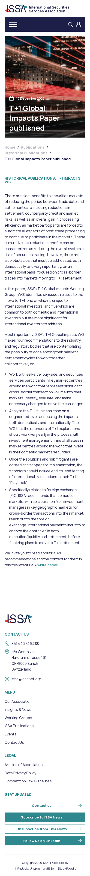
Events (10, 734)
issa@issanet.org (26, 678)
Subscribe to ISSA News (42, 817)
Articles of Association (24, 764)
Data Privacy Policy (20, 772)
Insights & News (18, 709)
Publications (33, 147)
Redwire (71, 868)
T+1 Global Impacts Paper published (38, 158)
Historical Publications (26, 153)
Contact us (42, 805)
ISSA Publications (19, 725)
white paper (47, 565)
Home (10, 147)
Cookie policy (60, 862)
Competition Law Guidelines (28, 781)
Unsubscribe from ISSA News (41, 829)
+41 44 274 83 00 (25, 643)
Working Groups (18, 717)
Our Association (18, 701)
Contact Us (14, 742)
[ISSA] (37, 8)
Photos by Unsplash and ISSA (35, 868)
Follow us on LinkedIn (41, 840)
